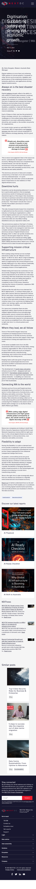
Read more (7, 617)
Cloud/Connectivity (6, 497)
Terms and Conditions (24, 869)
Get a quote (7, 829)
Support (6, 832)
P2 (2, 485)
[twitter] (16, 874)
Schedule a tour (8, 826)
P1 (29, 483)
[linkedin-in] (20, 874)
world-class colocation (22, 369)
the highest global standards (19, 373)
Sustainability (19, 769)
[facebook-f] (12, 874)
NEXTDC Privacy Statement (13, 792)
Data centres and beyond (17, 497)
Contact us (6, 823)
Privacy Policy (29, 801)
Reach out (5, 483)
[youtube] (24, 874)
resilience (9, 93)
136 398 (5, 820)
